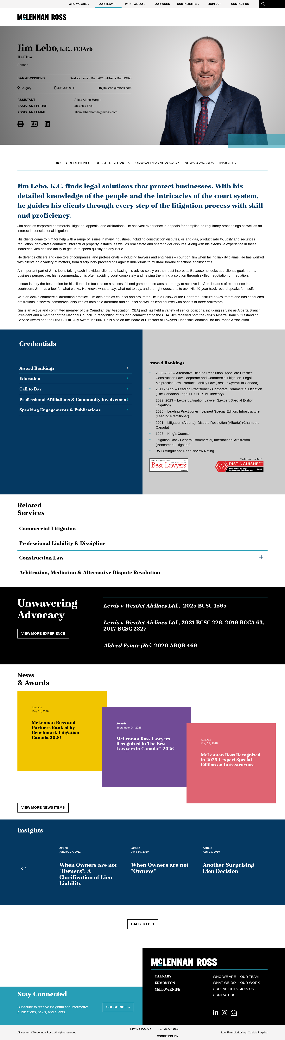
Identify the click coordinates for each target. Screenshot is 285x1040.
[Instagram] (224, 1013)
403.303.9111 (66, 88)
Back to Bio (142, 924)
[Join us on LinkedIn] (215, 1013)
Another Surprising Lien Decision (228, 867)
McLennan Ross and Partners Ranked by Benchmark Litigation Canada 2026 (55, 730)
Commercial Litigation (47, 528)
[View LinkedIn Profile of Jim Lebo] (47, 124)
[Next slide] (24, 868)
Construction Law (41, 557)
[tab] (75, 368)
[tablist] (142, 416)
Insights (227, 163)
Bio (58, 163)
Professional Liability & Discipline (62, 543)
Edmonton (165, 983)
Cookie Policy (167, 1036)
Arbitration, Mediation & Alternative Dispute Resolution (89, 572)
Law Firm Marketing (233, 1032)
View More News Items (43, 807)
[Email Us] (234, 1013)
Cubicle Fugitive (258, 1032)
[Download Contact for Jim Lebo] (34, 124)
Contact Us (240, 3)
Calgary (26, 88)
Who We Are (78, 3)
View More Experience (43, 633)
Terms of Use (168, 1028)
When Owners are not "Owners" (159, 867)
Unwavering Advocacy (157, 163)
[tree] (142, 550)
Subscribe (116, 1007)
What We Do (134, 3)
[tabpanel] (204, 416)
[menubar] (158, 4)
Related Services (113, 163)
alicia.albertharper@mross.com (95, 112)
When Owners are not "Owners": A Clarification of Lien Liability (88, 874)
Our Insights (187, 3)
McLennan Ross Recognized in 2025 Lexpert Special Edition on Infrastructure (230, 759)
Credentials (78, 163)
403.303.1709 (83, 106)
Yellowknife (167, 989)
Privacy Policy (140, 1028)
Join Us (213, 3)
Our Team (106, 3)
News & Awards (199, 163)
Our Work (162, 3)
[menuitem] (80, 4)
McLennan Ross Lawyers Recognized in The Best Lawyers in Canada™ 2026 (145, 744)
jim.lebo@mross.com (117, 88)
